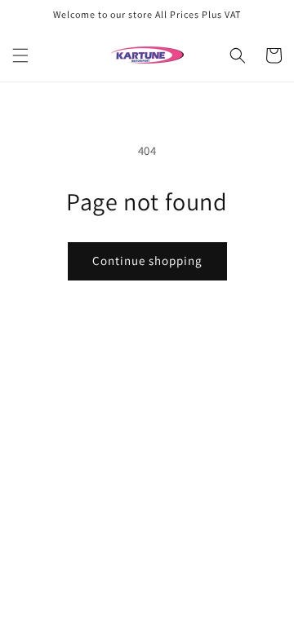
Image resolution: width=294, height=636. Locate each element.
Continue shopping (147, 260)
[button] (20, 55)
